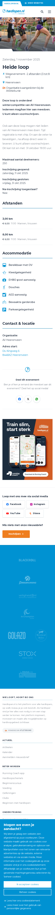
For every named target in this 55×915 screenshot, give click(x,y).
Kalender (7, 752)
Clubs (5, 798)
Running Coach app (13, 773)
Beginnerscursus (11, 783)
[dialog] (27, 867)
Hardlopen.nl (11, 4)
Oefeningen (9, 793)
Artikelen (7, 747)
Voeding (6, 788)
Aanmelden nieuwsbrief (15, 757)
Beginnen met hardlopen (16, 803)
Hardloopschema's (12, 778)
